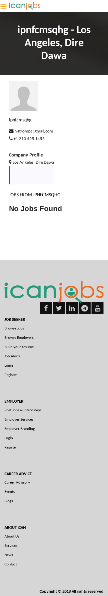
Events (9, 492)
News (8, 555)
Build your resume (19, 347)
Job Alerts (12, 356)
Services (10, 546)
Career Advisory (17, 482)
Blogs (8, 501)
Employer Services (18, 420)
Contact (10, 564)
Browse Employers (19, 338)
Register (10, 375)
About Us (11, 536)
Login (8, 366)
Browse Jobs (14, 328)
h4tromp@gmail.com (33, 131)
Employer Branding (19, 429)
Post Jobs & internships (22, 410)
